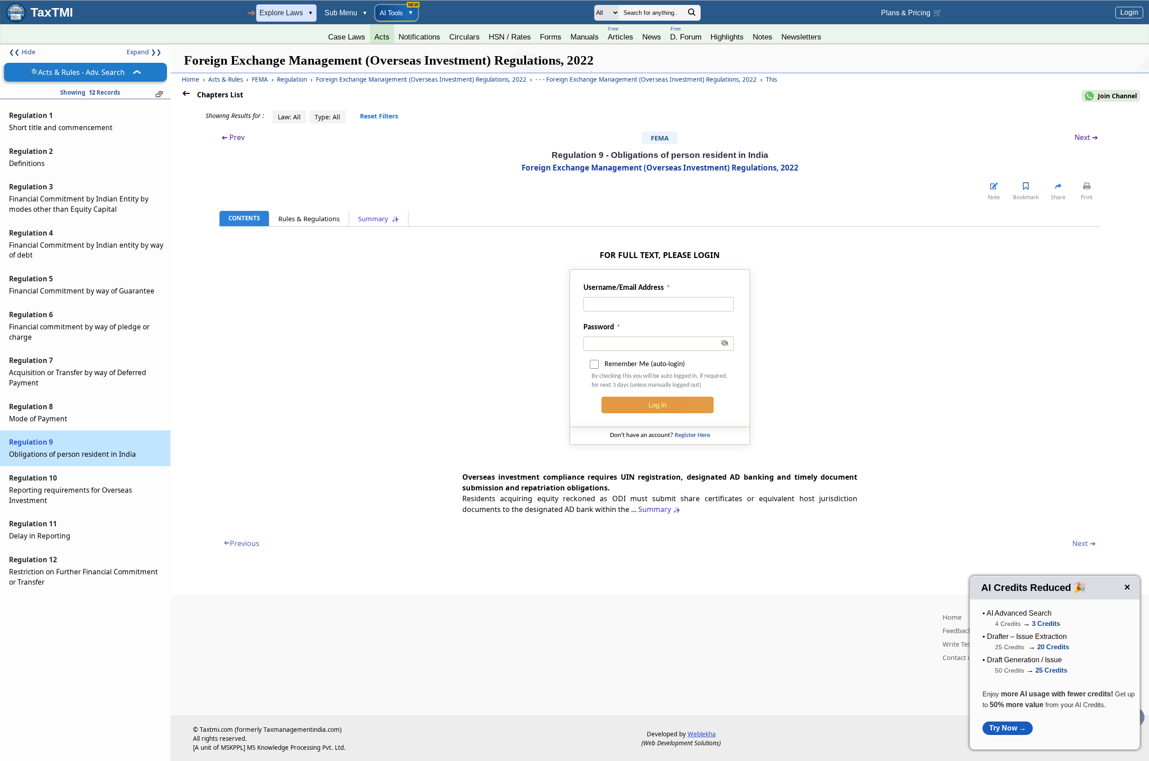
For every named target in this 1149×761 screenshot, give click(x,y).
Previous (241, 543)
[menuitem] (347, 34)
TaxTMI (52, 12)
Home (190, 79)
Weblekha (702, 734)
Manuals (584, 37)
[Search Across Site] (691, 14)
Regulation (293, 79)
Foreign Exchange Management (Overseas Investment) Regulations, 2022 (422, 79)
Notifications (419, 37)
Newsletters (801, 37)
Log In (658, 405)
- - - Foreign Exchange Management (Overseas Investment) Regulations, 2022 (647, 79)
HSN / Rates (510, 37)
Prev (233, 137)
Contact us (959, 657)
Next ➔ (1086, 137)
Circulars (464, 37)
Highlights (727, 37)
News (651, 37)
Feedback (957, 630)
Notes (762, 37)
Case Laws (346, 37)
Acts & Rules (226, 79)
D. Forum (686, 33)
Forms (550, 37)
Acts (382, 37)
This (771, 79)
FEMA (261, 79)
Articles (620, 33)
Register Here (692, 435)
